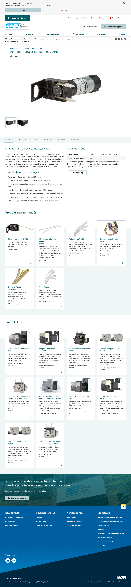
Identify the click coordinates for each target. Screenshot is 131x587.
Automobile (101, 546)
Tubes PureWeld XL (76, 239)
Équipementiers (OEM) (105, 542)
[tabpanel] (65, 174)
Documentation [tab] (48, 140)
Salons (93, 18)
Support (122, 34)
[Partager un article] (116, 39)
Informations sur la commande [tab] (68, 140)
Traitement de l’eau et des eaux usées (110, 534)
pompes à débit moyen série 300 (47, 349)
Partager (76, 173)
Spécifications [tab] (34, 140)
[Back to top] (123, 506)
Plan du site (122, 582)
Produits (29, 34)
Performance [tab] (21, 140)
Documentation (52, 34)
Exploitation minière (104, 538)
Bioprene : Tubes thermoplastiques (15, 288)
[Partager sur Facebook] (122, 39)
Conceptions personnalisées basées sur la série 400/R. (19, 397)
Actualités (101, 34)
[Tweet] (119, 39)
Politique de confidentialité (106, 582)
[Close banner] (124, 3)
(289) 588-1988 (10, 521)
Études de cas (78, 34)
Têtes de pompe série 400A (18, 239)
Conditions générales (74, 525)
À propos (8, 34)
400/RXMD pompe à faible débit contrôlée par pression (50, 397)
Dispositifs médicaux (18, 18)
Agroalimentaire (103, 525)
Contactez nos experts (113, 26)
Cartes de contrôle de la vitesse (109, 240)
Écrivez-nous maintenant (14, 517)
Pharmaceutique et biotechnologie (109, 517)
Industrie (100, 530)
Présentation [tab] (9, 140)
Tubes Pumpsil (44, 287)
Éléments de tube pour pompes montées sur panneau (47, 241)
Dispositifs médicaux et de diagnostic (110, 521)
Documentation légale (74, 521)
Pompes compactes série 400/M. (110, 349)
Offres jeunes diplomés (44, 525)
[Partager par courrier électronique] (125, 39)
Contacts (102, 18)
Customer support (11, 525)
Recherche (71, 18)
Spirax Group (91, 582)
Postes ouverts (41, 521)
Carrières (84, 18)
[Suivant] (122, 89)
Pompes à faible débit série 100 (18, 349)
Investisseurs (71, 517)
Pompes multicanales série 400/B (79, 349)
